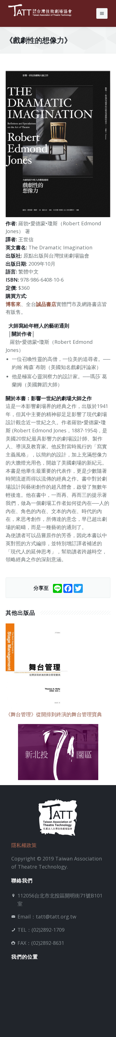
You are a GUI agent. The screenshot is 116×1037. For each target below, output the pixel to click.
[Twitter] (78, 587)
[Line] (57, 587)
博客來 (13, 304)
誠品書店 (46, 304)
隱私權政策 (24, 845)
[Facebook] (67, 587)
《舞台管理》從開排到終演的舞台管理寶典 (54, 714)
